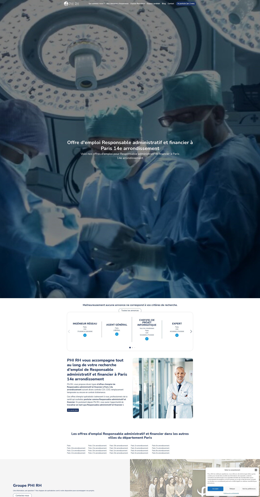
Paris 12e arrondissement (76, 453)
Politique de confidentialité (231, 493)
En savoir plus (73, 410)
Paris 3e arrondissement (139, 448)
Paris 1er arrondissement (118, 451)
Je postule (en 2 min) (186, 3)
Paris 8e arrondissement (160, 451)
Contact (171, 3)
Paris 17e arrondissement (97, 453)
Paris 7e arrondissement (160, 448)
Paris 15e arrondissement (97, 448)
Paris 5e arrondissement (139, 453)
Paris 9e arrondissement (160, 453)
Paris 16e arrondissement (97, 451)
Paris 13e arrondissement (97, 446)
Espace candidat (153, 3)
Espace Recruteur (138, 3)
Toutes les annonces (130, 310)
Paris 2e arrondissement (139, 446)
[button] (256, 470)
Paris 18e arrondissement (119, 446)
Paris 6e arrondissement (160, 446)
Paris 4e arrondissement (139, 451)
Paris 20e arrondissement (119, 453)
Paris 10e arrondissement (76, 448)
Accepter (215, 489)
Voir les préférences (249, 489)
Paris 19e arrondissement (119, 448)
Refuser (232, 489)
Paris (69, 446)
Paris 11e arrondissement (76, 451)
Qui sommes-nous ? (97, 3)
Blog (164, 3)
